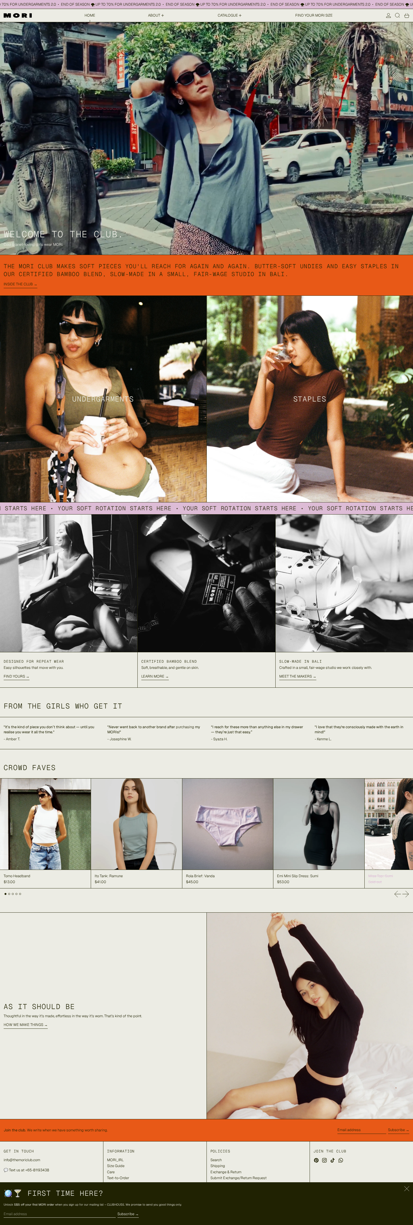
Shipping (217, 1165)
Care (111, 1172)
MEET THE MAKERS (295, 676)
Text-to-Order (118, 1178)
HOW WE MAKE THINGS (23, 1024)
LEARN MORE (152, 676)
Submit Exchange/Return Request (238, 1178)
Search (216, 1160)
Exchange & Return (225, 1172)
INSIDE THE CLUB (18, 284)
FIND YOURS (14, 676)
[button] (397, 15)
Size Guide (115, 1165)
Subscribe (396, 1129)
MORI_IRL (115, 1160)
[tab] (5, 894)
